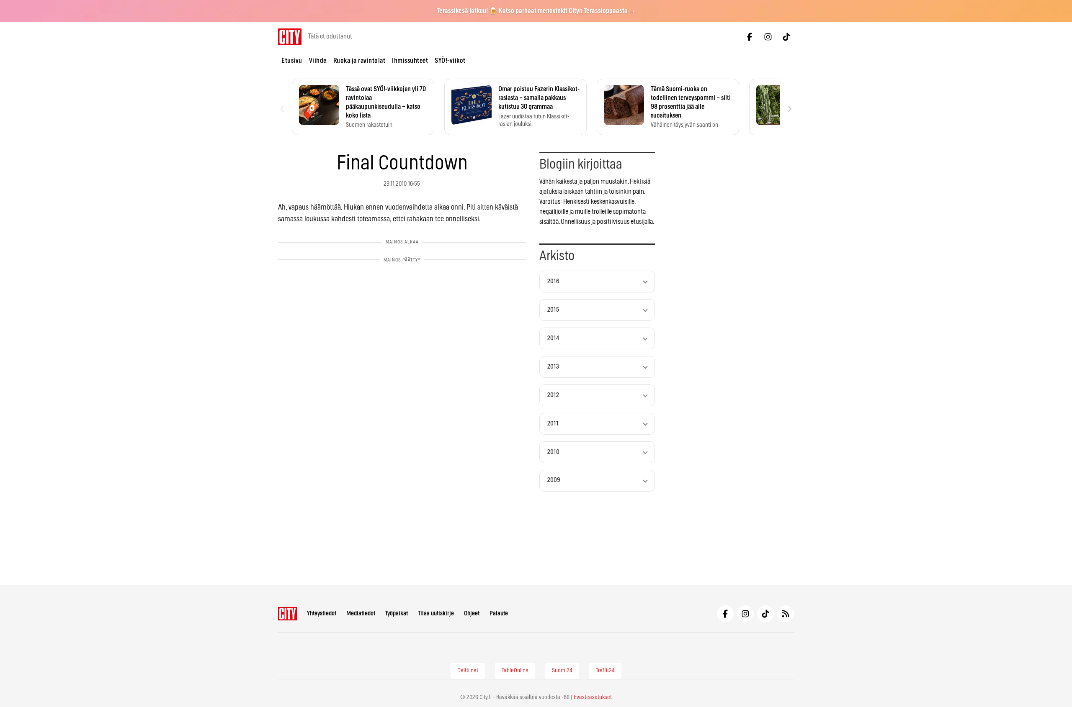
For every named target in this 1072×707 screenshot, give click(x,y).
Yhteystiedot (321, 613)
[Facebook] (749, 36)
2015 (553, 310)
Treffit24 (605, 671)
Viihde (318, 60)
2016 (553, 281)
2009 (553, 480)
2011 (553, 423)
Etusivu (291, 60)
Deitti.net (467, 671)
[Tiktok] (786, 36)
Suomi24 (562, 671)
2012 (553, 395)
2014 (553, 338)
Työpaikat (396, 613)
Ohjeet (471, 613)
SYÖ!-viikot (450, 60)
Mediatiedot (360, 613)
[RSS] (785, 613)
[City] (287, 613)
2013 (553, 367)
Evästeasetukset (593, 697)
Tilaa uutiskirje (436, 613)
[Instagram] (768, 36)
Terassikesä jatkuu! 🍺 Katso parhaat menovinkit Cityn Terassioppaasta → (536, 11)
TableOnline (515, 671)
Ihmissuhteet (410, 60)
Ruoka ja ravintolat (359, 60)
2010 (553, 452)
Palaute (499, 613)
